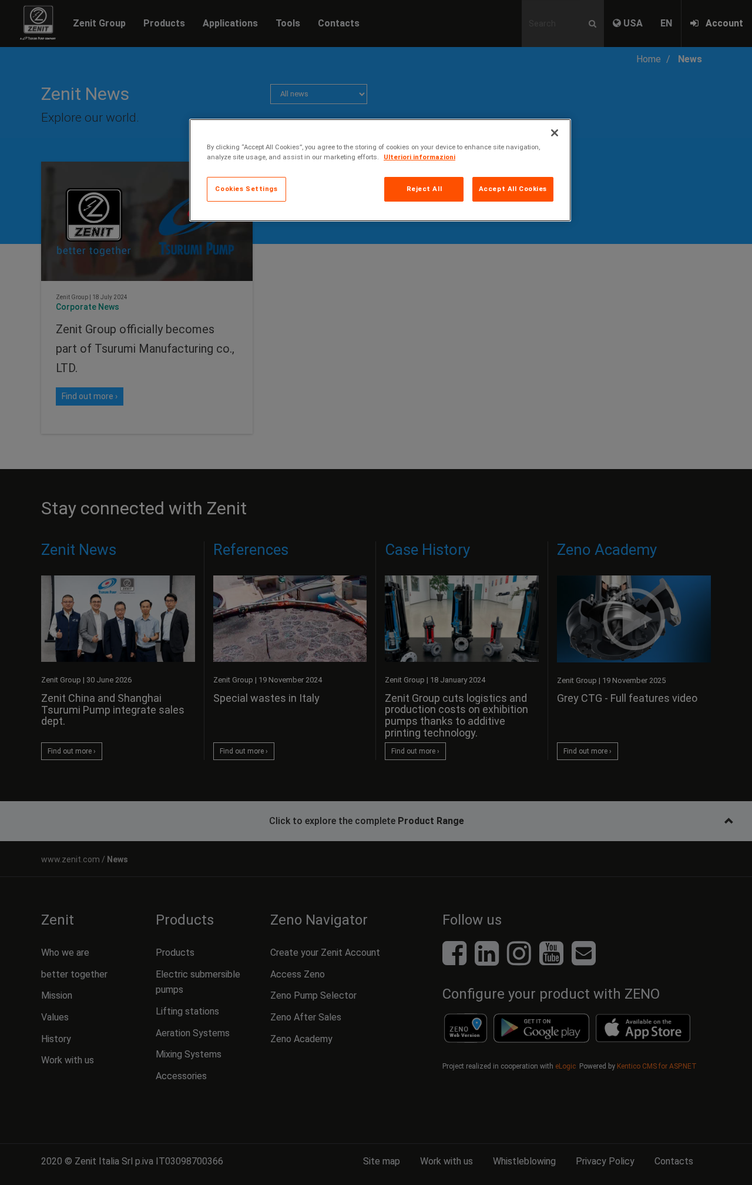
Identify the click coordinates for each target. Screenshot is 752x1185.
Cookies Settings (246, 189)
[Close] (555, 133)
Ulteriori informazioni (419, 157)
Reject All (424, 189)
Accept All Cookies (513, 189)
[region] (380, 170)
